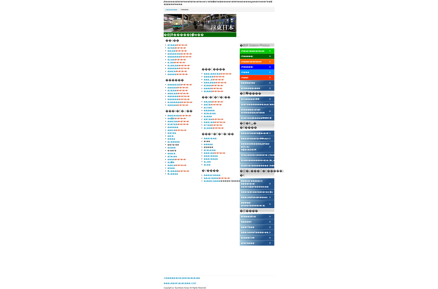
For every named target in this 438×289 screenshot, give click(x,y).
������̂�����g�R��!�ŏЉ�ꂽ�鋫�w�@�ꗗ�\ (255, 146)
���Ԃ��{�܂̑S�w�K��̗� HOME (180, 283)
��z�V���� (211, 178)
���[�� (172, 87)
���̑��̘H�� (248, 82)
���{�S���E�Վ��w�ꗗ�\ (255, 138)
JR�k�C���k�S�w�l (252, 51)
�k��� (171, 147)
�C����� (173, 141)
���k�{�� (173, 115)
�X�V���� (247, 243)
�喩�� (171, 168)
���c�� (172, 93)
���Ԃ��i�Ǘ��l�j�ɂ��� (255, 232)
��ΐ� (170, 136)
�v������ (174, 102)
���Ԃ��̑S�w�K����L (254, 197)
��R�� (171, 133)
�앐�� (171, 59)
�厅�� (207, 125)
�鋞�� (171, 47)
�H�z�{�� (210, 150)
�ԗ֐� (170, 162)
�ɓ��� (208, 91)
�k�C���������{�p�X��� (257, 104)
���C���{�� (212, 73)
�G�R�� (172, 124)
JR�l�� (245, 72)
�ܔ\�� (207, 161)
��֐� (171, 118)
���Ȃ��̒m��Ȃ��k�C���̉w (257, 192)
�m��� (208, 128)
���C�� (209, 122)
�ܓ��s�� (173, 65)
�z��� (208, 116)
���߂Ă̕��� (247, 227)
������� (173, 56)
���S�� (172, 121)
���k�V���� (212, 175)
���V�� (209, 153)
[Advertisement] (219, 52)
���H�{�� (210, 138)
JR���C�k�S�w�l (251, 61)
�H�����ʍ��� (250, 88)
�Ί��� (171, 138)
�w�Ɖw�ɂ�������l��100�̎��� (257, 165)
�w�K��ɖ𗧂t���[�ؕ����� (256, 118)
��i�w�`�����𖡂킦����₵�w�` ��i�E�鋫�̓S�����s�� (255, 184)
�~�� (170, 62)
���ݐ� (208, 79)
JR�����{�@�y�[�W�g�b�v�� (182, 278)
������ (172, 68)
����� (172, 74)
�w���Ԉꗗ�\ (248, 237)
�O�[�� (172, 90)
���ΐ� (171, 153)
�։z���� (172, 171)
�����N (246, 221)
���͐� (207, 88)
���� (171, 159)
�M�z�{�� (210, 113)
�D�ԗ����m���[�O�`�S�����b (257, 155)
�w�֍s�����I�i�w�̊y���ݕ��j (257, 160)
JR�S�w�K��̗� (171, 9)
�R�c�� (172, 156)
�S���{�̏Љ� (248, 216)
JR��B (244, 77)
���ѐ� (171, 71)
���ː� (171, 130)
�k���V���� (212, 181)
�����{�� (174, 53)
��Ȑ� (207, 104)
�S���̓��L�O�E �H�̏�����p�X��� (253, 111)
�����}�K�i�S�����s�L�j (253, 204)
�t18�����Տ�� (250, 99)
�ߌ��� (208, 85)
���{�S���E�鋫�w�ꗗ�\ (255, 133)
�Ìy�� (207, 164)
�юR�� (208, 107)
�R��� (171, 45)
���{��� (209, 82)
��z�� (171, 50)
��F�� (208, 119)
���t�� (172, 105)
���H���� (211, 156)
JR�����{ (247, 56)
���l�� (208, 76)
